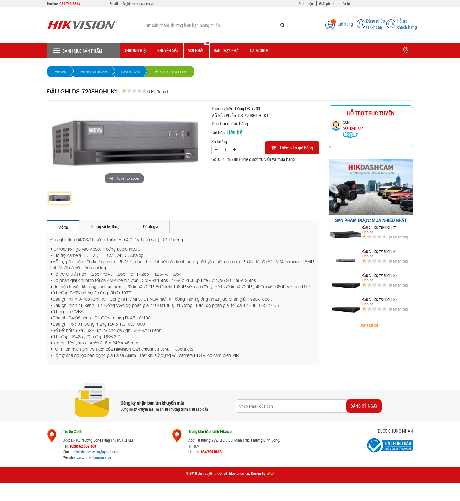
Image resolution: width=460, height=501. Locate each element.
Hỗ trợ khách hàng (407, 24)
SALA (270, 473)
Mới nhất (196, 50)
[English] (311, 22)
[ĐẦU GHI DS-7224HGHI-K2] (345, 307)
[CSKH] (350, 134)
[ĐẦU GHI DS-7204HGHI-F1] (345, 235)
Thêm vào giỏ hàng (294, 147)
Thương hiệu (136, 50)
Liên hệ (345, 3)
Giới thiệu (306, 3)
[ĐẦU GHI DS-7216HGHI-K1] (345, 259)
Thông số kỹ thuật (105, 226)
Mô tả (63, 227)
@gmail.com (109, 451)
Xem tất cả (370, 325)
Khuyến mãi (167, 50)
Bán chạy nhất (227, 50)
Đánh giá (150, 226)
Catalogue (259, 50)
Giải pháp (326, 3)
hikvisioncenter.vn (87, 451)
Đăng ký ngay (364, 406)
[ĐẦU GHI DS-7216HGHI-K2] (345, 283)
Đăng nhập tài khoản (375, 24)
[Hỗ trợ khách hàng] (390, 23)
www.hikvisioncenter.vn (94, 457)
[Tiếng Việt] (301, 22)
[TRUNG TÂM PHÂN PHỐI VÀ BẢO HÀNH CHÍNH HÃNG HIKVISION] (89, 25)
